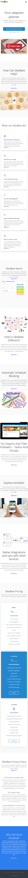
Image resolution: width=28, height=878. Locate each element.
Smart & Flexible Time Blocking (11, 140)
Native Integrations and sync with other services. (14, 555)
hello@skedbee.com (14, 872)
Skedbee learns (14, 268)
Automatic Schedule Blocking (14, 374)
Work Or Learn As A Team (10, 239)
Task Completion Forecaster (11, 179)
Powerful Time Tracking (10, 159)
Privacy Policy (6, 872)
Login (18, 32)
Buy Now (14, 692)
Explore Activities (14, 483)
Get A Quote (14, 741)
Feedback (22, 872)
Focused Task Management (11, 199)
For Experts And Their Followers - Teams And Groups (14, 447)
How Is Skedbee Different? (14, 338)
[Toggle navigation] (25, 2)
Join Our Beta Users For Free (14, 29)
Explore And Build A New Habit (11, 218)
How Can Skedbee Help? (14, 72)
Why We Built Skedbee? (14, 836)
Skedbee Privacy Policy (14, 761)
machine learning (13, 272)
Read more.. (14, 88)
